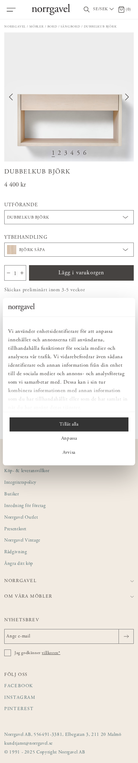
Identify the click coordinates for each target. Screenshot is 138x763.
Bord (52, 26)
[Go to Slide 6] (85, 153)
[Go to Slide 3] (66, 153)
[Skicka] (126, 636)
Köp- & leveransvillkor (26, 471)
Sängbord (70, 26)
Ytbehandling (25, 237)
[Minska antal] (8, 272)
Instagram (20, 698)
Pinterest (19, 709)
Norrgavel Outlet (21, 517)
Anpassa (69, 438)
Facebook (18, 686)
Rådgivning (15, 552)
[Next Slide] (127, 97)
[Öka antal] (22, 272)
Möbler (36, 26)
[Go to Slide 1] (53, 153)
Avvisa (69, 452)
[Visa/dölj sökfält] (86, 9)
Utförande (21, 205)
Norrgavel (15, 26)
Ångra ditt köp (18, 564)
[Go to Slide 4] (72, 153)
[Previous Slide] (11, 97)
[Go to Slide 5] (78, 153)
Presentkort (15, 529)
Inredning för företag (25, 506)
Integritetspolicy (20, 483)
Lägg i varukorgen (81, 273)
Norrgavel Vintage (22, 540)
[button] (69, 96)
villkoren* (51, 653)
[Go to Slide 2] (59, 153)
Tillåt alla (68, 424)
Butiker (11, 494)
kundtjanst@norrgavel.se (28, 743)
